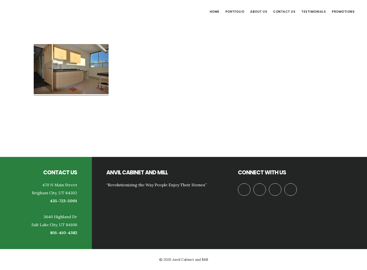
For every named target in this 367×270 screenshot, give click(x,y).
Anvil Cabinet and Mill (47, 11)
